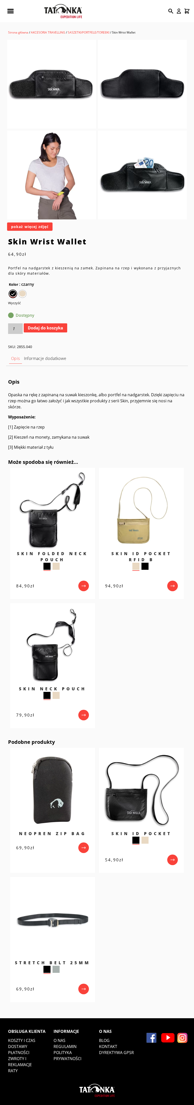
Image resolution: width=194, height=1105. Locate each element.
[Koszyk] (187, 11)
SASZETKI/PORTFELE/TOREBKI (88, 32)
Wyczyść (14, 303)
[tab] (15, 358)
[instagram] (182, 1038)
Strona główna (18, 32)
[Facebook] (151, 1038)
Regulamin (65, 1046)
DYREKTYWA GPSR (116, 1052)
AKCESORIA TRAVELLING (48, 32)
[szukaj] (171, 11)
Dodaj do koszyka (45, 328)
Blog (104, 1040)
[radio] (13, 294)
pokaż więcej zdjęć (29, 226)
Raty (13, 1070)
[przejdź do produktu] (83, 586)
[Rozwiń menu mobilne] (10, 11)
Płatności (18, 1052)
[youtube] (167, 1037)
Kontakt (108, 1046)
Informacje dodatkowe (45, 358)
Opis (15, 358)
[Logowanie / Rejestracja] (179, 11)
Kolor (13, 284)
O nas (59, 1040)
